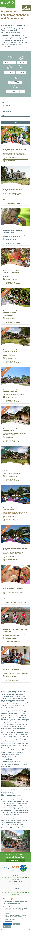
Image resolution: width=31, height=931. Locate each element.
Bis (2, 109)
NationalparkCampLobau (10, 817)
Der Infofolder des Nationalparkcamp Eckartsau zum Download (14, 765)
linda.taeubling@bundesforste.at (10, 761)
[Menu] (28, 1)
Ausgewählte (16, 923)
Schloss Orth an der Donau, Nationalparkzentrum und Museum (15, 893)
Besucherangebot (15, 890)
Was (3, 115)
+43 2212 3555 (18, 883)
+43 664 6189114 (7, 759)
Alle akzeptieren (7, 923)
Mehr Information (8, 921)
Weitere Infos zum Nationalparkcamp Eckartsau (14, 749)
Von (3, 102)
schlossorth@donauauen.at (17, 884)
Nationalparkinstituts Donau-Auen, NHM (12, 799)
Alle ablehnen (7, 926)
